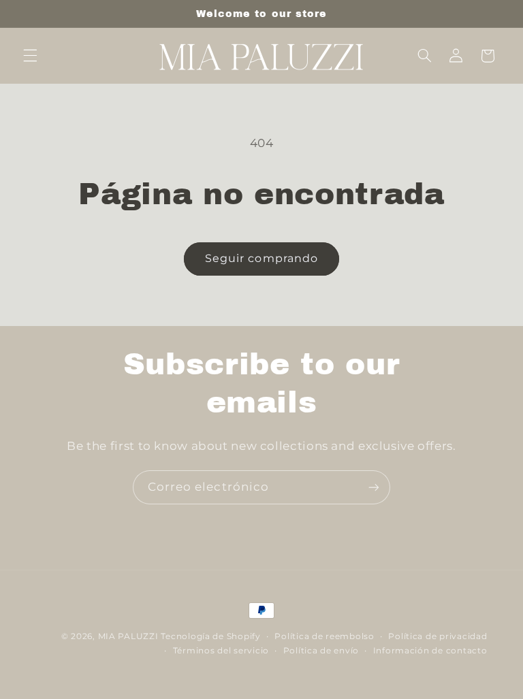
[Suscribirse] (374, 487)
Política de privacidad (437, 636)
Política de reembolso (324, 636)
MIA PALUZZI (128, 636)
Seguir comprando (261, 258)
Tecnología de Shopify (210, 636)
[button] (30, 55)
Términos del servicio (221, 650)
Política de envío (321, 650)
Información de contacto (430, 650)
